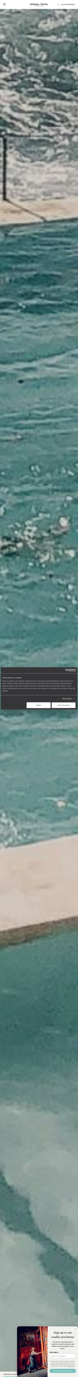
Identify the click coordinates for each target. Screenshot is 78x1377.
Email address (54, 1352)
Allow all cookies (64, 705)
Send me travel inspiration (62, 1371)
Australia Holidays (11, 1374)
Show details (67, 699)
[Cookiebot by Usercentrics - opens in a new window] (67, 670)
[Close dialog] (75, 1329)
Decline (38, 705)
